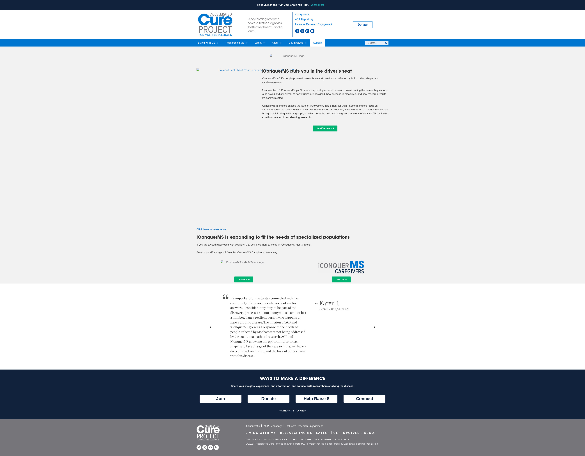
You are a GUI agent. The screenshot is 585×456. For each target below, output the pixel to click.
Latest (258, 42)
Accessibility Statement (316, 439)
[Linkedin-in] (307, 31)
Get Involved (296, 42)
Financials (342, 439)
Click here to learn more (211, 229)
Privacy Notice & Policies (280, 439)
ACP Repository (304, 19)
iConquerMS (302, 14)
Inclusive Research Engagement (313, 24)
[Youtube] (312, 31)
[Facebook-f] (297, 31)
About (275, 42)
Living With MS (206, 42)
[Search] (386, 43)
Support (317, 42)
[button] (210, 327)
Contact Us (253, 439)
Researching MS (234, 42)
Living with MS (261, 432)
